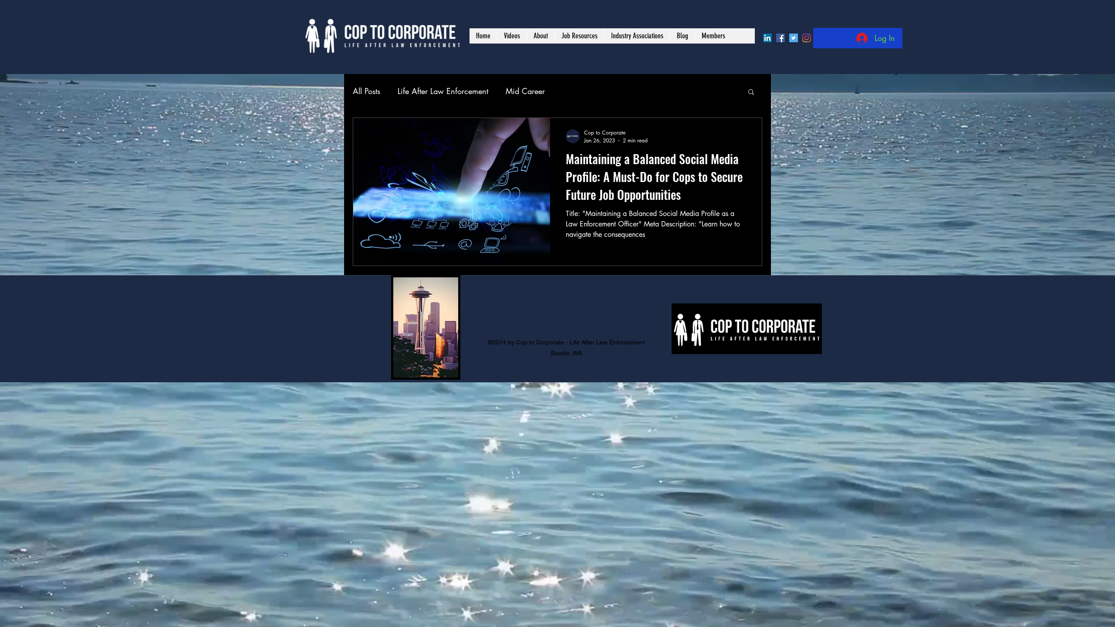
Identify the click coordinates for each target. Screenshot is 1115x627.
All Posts (366, 91)
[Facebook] (780, 38)
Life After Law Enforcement (443, 91)
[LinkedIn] (767, 38)
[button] (751, 92)
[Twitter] (793, 38)
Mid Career (525, 91)
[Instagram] (806, 38)
